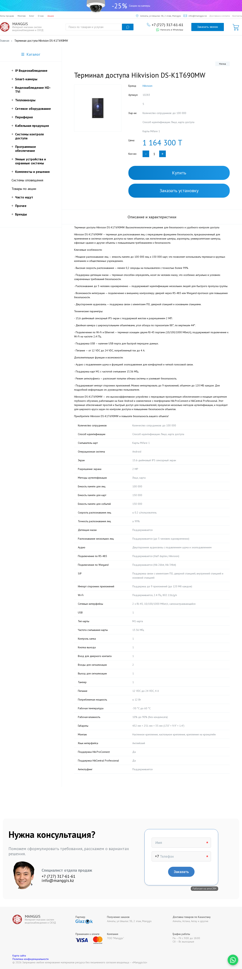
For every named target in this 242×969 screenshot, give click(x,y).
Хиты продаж (7, 16)
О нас (41, 16)
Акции (50, 16)
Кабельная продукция (32, 126)
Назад (222, 63)
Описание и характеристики (152, 217)
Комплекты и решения (32, 172)
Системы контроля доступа (29, 136)
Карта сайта (19, 955)
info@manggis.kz (197, 15)
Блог (31, 16)
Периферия (24, 117)
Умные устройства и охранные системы (30, 161)
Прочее (20, 206)
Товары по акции (24, 188)
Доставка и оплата (219, 15)
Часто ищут (24, 197)
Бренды (21, 214)
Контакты (237, 15)
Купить (179, 173)
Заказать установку (179, 190)
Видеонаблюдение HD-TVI (33, 90)
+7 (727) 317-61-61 (167, 25)
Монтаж (22, 16)
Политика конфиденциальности (30, 959)
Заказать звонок (207, 27)
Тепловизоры (25, 100)
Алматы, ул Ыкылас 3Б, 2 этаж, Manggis (160, 15)
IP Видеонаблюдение (31, 71)
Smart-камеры (26, 79)
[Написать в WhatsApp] (233, 960)
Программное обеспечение (25, 149)
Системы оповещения (27, 180)
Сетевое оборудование (33, 109)
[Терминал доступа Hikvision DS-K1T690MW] (97, 108)
